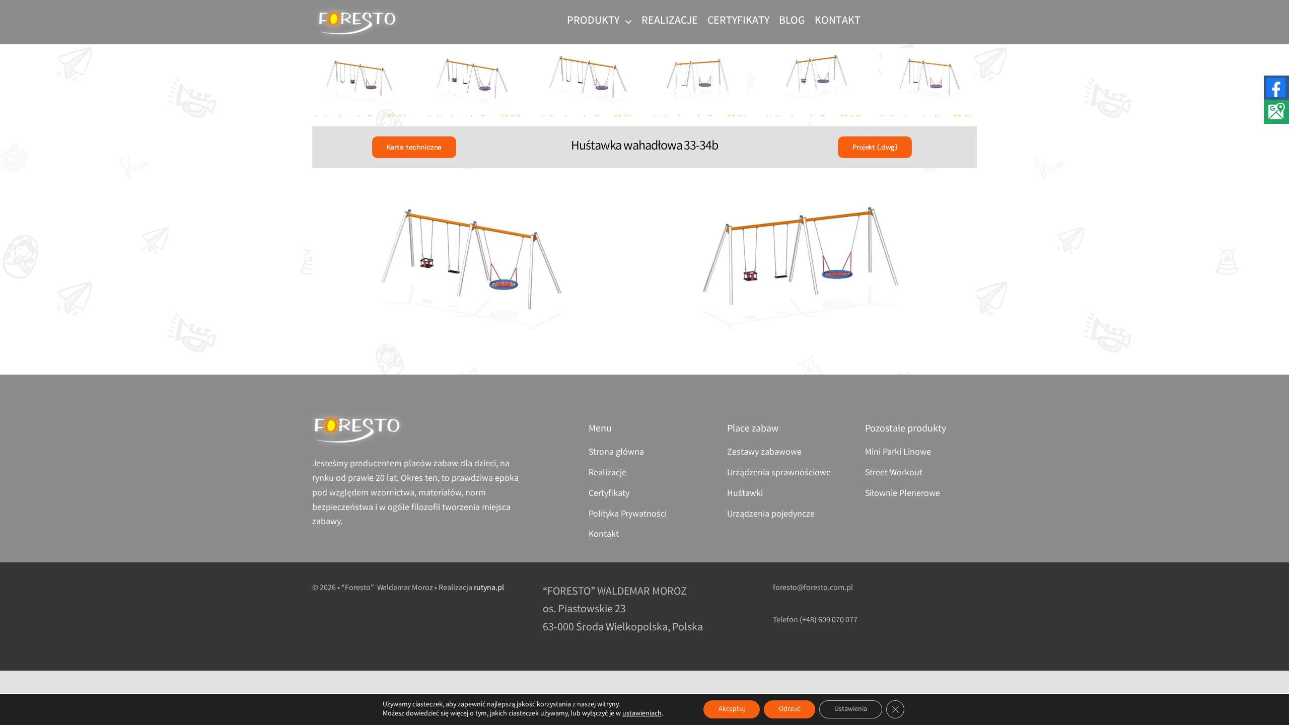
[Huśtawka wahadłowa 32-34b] (814, 78)
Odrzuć (789, 709)
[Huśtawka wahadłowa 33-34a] (587, 78)
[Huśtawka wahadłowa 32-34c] (701, 78)
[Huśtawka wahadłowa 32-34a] (927, 78)
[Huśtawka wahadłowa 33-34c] (361, 78)
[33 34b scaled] (811, 256)
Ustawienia (850, 709)
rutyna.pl (489, 588)
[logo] (357, 10)
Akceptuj (732, 709)
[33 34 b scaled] (477, 256)
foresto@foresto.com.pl (813, 588)
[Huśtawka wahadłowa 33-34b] (474, 78)
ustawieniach (642, 713)
